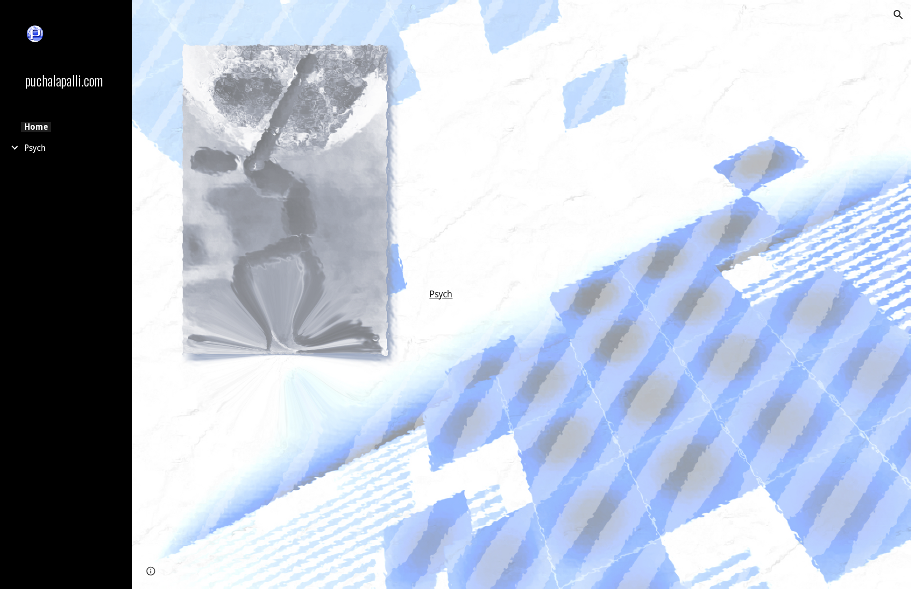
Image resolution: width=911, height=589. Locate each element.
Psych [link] (34, 148)
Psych (440, 294)
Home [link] (36, 127)
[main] (625, 294)
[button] (898, 14)
